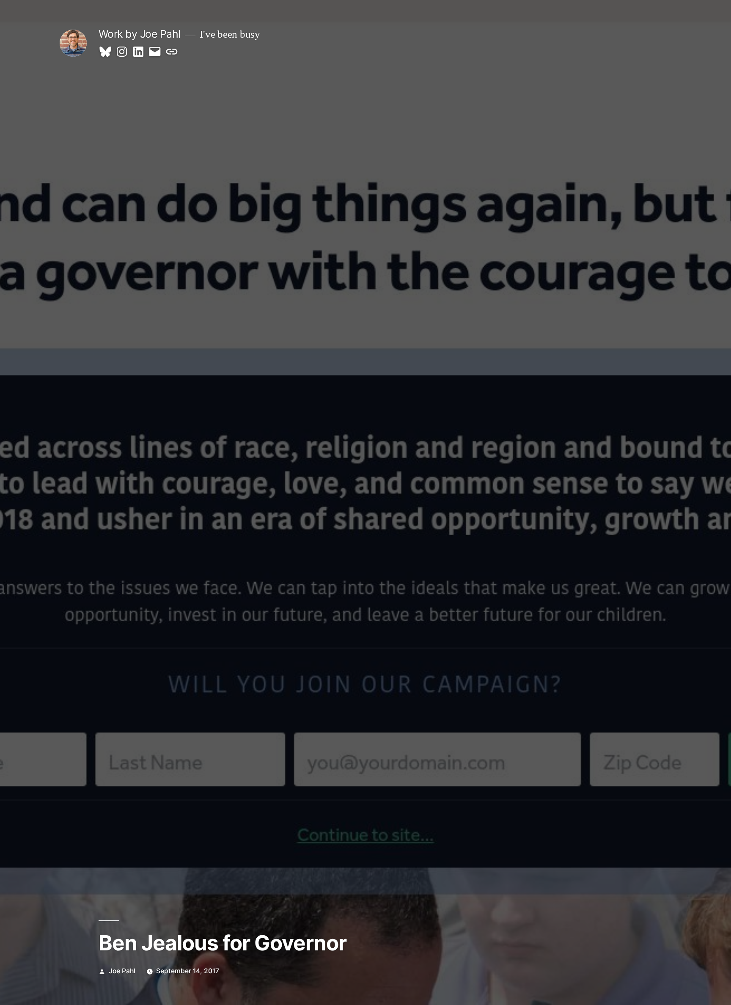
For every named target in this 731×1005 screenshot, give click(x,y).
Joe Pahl (122, 971)
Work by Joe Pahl (140, 34)
